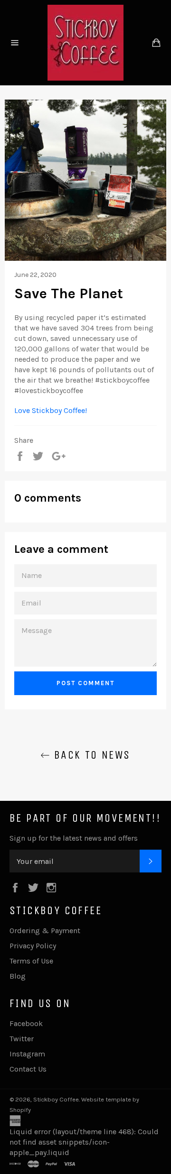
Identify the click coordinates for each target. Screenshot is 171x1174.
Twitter (22, 1038)
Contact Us (28, 1068)
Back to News (90, 754)
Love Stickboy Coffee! (51, 410)
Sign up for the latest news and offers (74, 838)
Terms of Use (31, 960)
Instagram (27, 1053)
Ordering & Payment (45, 930)
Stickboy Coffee (56, 1099)
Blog (18, 976)
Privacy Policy (33, 945)
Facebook (26, 1023)
